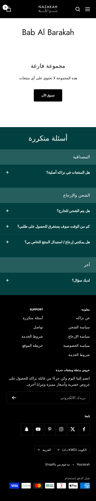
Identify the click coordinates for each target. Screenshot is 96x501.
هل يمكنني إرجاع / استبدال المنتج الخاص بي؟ (57, 242)
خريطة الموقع (32, 345)
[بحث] (78, 9)
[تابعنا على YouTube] (38, 429)
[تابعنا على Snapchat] (26, 429)
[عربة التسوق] (8, 9)
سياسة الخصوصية (76, 345)
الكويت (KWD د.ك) (74, 450)
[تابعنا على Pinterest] (49, 429)
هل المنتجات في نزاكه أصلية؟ (68, 172)
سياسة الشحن (79, 327)
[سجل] (14, 397)
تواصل (38, 327)
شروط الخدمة (79, 354)
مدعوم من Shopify (57, 464)
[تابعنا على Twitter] (72, 429)
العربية (46, 450)
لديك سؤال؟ (81, 280)
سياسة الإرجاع (79, 336)
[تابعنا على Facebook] (84, 429)
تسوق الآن (48, 95)
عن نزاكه (83, 318)
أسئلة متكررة (33, 318)
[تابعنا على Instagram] (61, 429)
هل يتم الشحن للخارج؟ (73, 210)
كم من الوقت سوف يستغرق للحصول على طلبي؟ (53, 226)
